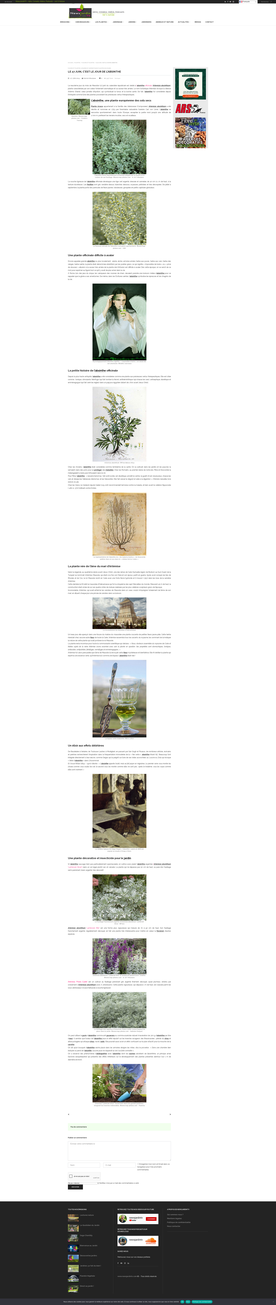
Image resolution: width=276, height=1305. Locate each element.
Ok (182, 1302)
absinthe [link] (140, 86)
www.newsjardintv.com (127, 1276)
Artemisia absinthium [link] (161, 86)
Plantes (77, 62)
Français (246, 1)
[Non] (273, 1302)
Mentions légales (174, 1218)
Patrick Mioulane (90, 78)
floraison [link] (160, 931)
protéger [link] (98, 470)
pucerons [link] (110, 1035)
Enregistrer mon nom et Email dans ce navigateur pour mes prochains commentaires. (153, 1167)
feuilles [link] (90, 185)
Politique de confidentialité (178, 1222)
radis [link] (102, 1042)
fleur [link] (92, 637)
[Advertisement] (138, 42)
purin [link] (84, 1035)
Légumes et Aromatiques (89, 68)
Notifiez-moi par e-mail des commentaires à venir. (119, 1183)
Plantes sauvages (104, 68)
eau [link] (70, 1039)
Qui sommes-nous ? (175, 1215)
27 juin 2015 (75, 78)
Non (188, 1302)
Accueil (70, 62)
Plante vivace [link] (97, 106)
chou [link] (167, 1039)
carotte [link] (71, 1045)
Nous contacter (173, 1226)
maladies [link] (109, 470)
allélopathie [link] (101, 1054)
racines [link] (132, 1054)
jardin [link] (127, 858)
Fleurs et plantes (88, 62)
